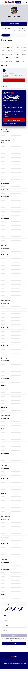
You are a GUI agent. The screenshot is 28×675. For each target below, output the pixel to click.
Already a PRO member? (9, 123)
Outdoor (22, 35)
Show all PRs (4, 65)
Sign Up (18, 2)
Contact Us (6, 661)
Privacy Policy (14, 661)
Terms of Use (21, 661)
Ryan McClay (22, 659)
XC (14, 35)
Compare (14, 635)
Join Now (14, 643)
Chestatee (7, 19)
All (5, 35)
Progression (8, 28)
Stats (2, 28)
